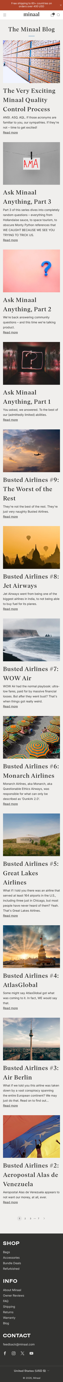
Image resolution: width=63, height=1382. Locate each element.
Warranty (9, 1317)
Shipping (9, 1306)
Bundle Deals (12, 1263)
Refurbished (11, 1268)
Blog (6, 1323)
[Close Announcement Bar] (61, 5)
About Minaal (12, 1290)
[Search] (58, 14)
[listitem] (31, 5)
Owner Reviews (13, 1295)
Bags (6, 1252)
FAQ (5, 1301)
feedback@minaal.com (19, 1344)
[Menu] (4, 15)
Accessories (11, 1257)
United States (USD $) (30, 1370)
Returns (8, 1312)
